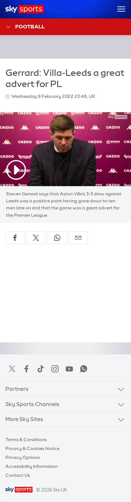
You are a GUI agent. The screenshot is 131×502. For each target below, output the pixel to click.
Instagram (55, 369)
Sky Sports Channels (32, 404)
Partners (17, 389)
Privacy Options (22, 457)
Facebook (26, 369)
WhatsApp (83, 369)
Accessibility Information (31, 466)
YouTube (69, 369)
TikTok (40, 369)
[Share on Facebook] (14, 237)
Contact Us (17, 475)
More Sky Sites (24, 419)
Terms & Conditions (26, 439)
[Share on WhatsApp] (57, 237)
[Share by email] (78, 237)
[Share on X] (35, 237)
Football (30, 26)
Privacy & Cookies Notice (32, 448)
